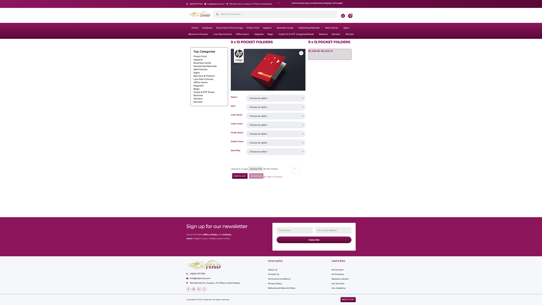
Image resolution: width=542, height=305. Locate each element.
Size (233, 106)
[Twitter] (194, 289)
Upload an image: (240, 169)
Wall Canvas (331, 27)
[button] (268, 28)
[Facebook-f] (188, 289)
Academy (207, 27)
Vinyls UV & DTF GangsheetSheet (296, 34)
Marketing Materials (309, 27)
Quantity (235, 150)
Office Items (242, 34)
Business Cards (285, 27)
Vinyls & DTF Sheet (204, 92)
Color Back (236, 115)
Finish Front (237, 141)
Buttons (323, 34)
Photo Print (253, 27)
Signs (346, 27)
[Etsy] (204, 289)
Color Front (236, 123)
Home (195, 27)
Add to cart (240, 176)
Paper (234, 97)
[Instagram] (199, 289)
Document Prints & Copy (229, 27)
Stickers (336, 34)
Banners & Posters (198, 34)
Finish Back (237, 132)
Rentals (350, 34)
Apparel (267, 27)
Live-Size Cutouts (222, 34)
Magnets (259, 34)
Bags (270, 34)
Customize (256, 176)
